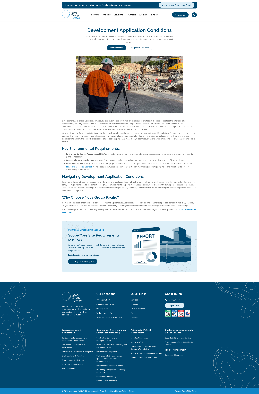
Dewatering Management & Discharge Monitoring (111, 371)
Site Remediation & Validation (73, 356)
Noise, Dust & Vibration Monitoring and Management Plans (111, 346)
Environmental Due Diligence (73, 360)
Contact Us (180, 15)
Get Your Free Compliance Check (176, 5)
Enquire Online (116, 47)
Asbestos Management (139, 338)
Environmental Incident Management (110, 365)
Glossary (132, 391)
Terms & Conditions (107, 391)
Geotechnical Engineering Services (178, 338)
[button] (156, 15)
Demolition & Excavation (174, 355)
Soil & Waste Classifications (72, 364)
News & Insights (138, 308)
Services (95, 14)
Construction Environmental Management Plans (107, 339)
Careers (132, 14)
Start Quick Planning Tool (83, 261)
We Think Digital (190, 391)
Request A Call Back (140, 47)
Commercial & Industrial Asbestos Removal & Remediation (143, 347)
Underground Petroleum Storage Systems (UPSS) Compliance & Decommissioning (109, 358)
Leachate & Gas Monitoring (106, 381)
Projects (107, 14)
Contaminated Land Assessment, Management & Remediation (74, 339)
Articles (143, 14)
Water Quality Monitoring (106, 376)
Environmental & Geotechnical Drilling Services (179, 343)
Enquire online (174, 305)
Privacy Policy (121, 391)
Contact (134, 317)
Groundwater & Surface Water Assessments (73, 346)
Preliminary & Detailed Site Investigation (77, 352)
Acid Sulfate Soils (68, 369)
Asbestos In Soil (137, 342)
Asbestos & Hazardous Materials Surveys (146, 353)
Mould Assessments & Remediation (144, 357)
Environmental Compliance (106, 352)
